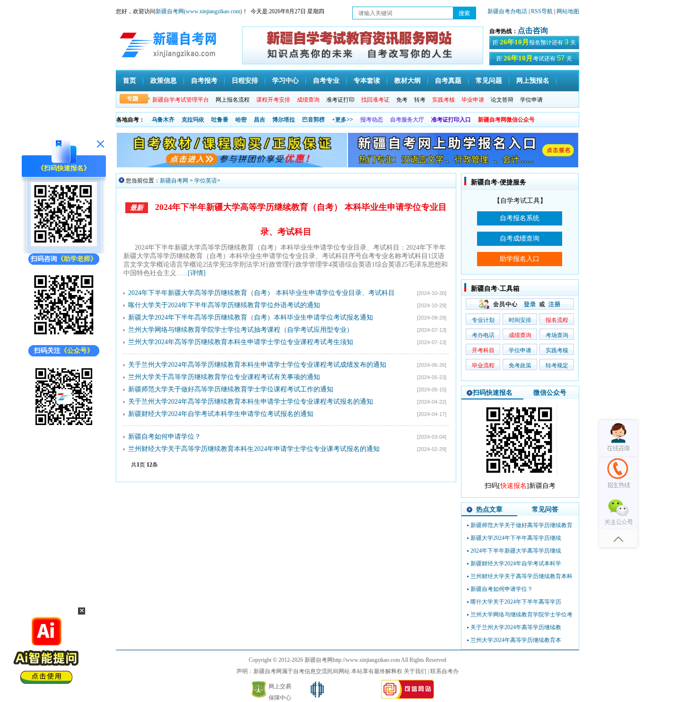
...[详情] (194, 273)
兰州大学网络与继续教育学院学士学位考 (521, 614)
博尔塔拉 (283, 119)
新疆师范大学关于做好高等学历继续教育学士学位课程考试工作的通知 (230, 389)
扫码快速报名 (493, 392)
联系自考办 (444, 671)
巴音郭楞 (313, 119)
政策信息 (163, 80)
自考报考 (204, 80)
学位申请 (531, 99)
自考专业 (326, 80)
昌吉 (259, 119)
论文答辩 (502, 99)
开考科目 (483, 350)
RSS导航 (542, 11)
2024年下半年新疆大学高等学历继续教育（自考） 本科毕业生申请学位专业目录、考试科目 (261, 292)
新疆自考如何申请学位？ (164, 436)
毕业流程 (483, 365)
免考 (402, 99)
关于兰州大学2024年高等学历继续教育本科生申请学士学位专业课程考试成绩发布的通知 (257, 364)
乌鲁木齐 (163, 119)
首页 (129, 80)
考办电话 (483, 335)
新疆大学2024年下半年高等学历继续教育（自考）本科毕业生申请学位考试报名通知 (250, 317)
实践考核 (557, 350)
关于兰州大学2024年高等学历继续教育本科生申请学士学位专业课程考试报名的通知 (250, 401)
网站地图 (567, 11)
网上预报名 (532, 80)
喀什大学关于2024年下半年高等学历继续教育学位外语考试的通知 (224, 305)
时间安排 (520, 320)
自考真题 (448, 80)
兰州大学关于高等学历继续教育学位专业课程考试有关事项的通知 (224, 377)
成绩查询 (520, 335)
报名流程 (557, 320)
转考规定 (557, 365)
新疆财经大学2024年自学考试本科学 (515, 563)
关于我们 (415, 671)
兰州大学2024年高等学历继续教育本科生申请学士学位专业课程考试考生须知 (240, 342)
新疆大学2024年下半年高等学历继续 (515, 538)
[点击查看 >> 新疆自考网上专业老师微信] (64, 335)
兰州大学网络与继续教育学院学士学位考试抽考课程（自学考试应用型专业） (240, 329)
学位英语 (205, 180)
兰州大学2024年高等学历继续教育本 (515, 640)
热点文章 (489, 509)
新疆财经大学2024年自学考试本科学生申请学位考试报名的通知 (220, 413)
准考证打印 (340, 99)
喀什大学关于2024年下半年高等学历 (515, 601)
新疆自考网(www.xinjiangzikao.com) (199, 11)
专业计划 (483, 320)
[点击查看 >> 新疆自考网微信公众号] (64, 427)
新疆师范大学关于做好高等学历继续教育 (521, 525)
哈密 (241, 119)
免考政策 (520, 365)
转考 (420, 99)
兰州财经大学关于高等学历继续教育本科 (521, 576)
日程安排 (245, 80)
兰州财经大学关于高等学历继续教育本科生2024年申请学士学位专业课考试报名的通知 (254, 448)
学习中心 (285, 80)
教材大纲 (407, 80)
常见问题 (489, 80)
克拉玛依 (193, 119)
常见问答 (545, 509)
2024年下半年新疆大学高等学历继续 (515, 550)
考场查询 (557, 335)
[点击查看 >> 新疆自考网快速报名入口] (64, 244)
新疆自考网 (174, 180)
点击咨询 (533, 30)
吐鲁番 (219, 119)
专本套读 (367, 80)
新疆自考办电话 (507, 11)
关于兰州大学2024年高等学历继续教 (515, 627)
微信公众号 (549, 392)
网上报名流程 (233, 99)
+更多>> (342, 119)
